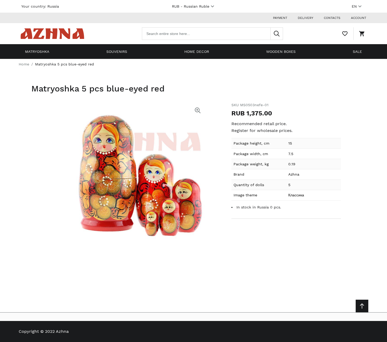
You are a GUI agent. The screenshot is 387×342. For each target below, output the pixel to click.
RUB (190, 6)
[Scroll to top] (362, 306)
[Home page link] (52, 33)
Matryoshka (37, 51)
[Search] (276, 34)
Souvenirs (116, 51)
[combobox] (212, 33)
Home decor (196, 51)
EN (354, 6)
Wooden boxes (281, 51)
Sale (357, 51)
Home (24, 64)
